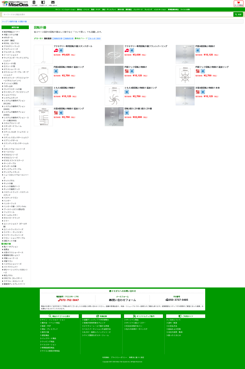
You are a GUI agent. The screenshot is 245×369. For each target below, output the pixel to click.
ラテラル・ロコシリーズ (13, 281)
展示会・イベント (83, 9)
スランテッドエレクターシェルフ (15, 144)
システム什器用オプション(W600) (14, 107)
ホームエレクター (11, 215)
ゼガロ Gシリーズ (11, 154)
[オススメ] (127, 70)
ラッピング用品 (48, 341)
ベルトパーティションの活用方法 (97, 329)
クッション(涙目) (11, 83)
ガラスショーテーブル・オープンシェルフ (15, 73)
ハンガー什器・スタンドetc (15, 206)
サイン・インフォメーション (65, 9)
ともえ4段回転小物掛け (64, 87)
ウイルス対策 (185, 9)
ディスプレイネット (12, 172)
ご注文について (174, 319)
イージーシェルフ (11, 54)
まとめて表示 (95, 38)
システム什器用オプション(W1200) (14, 102)
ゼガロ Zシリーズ (11, 157)
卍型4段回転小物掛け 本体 (207, 87)
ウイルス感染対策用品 (51, 350)
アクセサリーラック (12, 46)
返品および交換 (174, 329)
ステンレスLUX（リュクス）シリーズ (15, 133)
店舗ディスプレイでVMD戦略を (96, 319)
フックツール (9, 212)
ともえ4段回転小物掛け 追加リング (141, 87)
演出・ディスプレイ (109, 9)
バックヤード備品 (49, 338)
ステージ (7, 129)
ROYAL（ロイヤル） (12, 43)
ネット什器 (8, 183)
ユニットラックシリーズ (13, 229)
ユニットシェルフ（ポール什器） (15, 225)
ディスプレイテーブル (12, 169)
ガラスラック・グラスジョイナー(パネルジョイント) (16, 79)
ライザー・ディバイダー (13, 232)
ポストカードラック (12, 217)
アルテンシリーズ (11, 49)
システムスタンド (11, 97)
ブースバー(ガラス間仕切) (14, 209)
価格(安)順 (58, 38)
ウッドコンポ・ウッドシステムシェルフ (16, 59)
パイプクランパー (11, 266)
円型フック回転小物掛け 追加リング (212, 66)
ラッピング (148, 9)
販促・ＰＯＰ (95, 9)
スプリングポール (11, 140)
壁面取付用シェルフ (12, 255)
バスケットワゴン (11, 197)
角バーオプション (11, 246)
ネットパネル (9, 180)
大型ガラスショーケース (13, 252)
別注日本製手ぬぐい (134, 326)
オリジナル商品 (132, 319)
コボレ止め (8, 86)
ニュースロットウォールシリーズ (15, 176)
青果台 (6, 249)
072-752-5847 (70, 300)
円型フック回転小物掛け (136, 66)
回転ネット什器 (10, 240)
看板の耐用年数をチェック (94, 322)
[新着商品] (56, 49)
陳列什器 (121, 9)
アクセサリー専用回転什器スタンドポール (73, 46)
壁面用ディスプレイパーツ (14, 283)
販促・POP (46, 326)
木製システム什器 (11, 34)
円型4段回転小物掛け (205, 46)
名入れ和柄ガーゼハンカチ (137, 329)
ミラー (6, 220)
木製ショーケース (11, 258)
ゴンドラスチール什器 (13, 89)
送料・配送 (172, 322)
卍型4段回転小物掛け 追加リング (69, 108)
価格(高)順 (69, 38)
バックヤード (138, 9)
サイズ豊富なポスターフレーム (96, 335)
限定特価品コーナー (12, 31)
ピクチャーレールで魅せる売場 (96, 326)
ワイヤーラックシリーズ (13, 235)
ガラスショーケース (12, 69)
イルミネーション (160, 9)
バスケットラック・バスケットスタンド (16, 193)
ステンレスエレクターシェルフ (16, 137)
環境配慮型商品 (173, 9)
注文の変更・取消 (175, 332)
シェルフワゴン (10, 94)
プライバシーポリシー (119, 357)
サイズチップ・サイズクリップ (16, 92)
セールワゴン (9, 151)
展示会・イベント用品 (51, 322)
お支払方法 (172, 326)
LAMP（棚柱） (10, 40)
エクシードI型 (9, 66)
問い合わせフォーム (124, 300)
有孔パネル (8, 275)
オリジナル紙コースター (136, 322)
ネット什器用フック (12, 189)
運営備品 (129, 9)
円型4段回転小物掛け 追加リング (69, 66)
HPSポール (8, 37)
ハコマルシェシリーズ (12, 263)
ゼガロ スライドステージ (14, 160)
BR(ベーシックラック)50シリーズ (15, 271)
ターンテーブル (10, 163)
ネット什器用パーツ (12, 186)
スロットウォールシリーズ (14, 148)
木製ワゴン (8, 261)
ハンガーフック (10, 203)
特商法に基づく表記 (136, 357)
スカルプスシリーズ (12, 123)
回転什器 (23, 21)
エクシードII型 (10, 63)
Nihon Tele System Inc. (123, 361)
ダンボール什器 (10, 166)
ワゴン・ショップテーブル (14, 238)
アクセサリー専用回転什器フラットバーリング (146, 46)
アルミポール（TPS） (13, 52)
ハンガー (7, 200)
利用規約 (105, 357)
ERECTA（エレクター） (13, 278)
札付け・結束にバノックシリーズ (97, 332)
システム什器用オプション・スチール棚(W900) (16, 119)
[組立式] (61, 49)
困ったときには (174, 335)
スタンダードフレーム (13, 126)
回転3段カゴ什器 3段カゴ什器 (138, 108)
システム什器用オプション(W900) (14, 113)
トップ (5, 21)
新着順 (48, 38)
